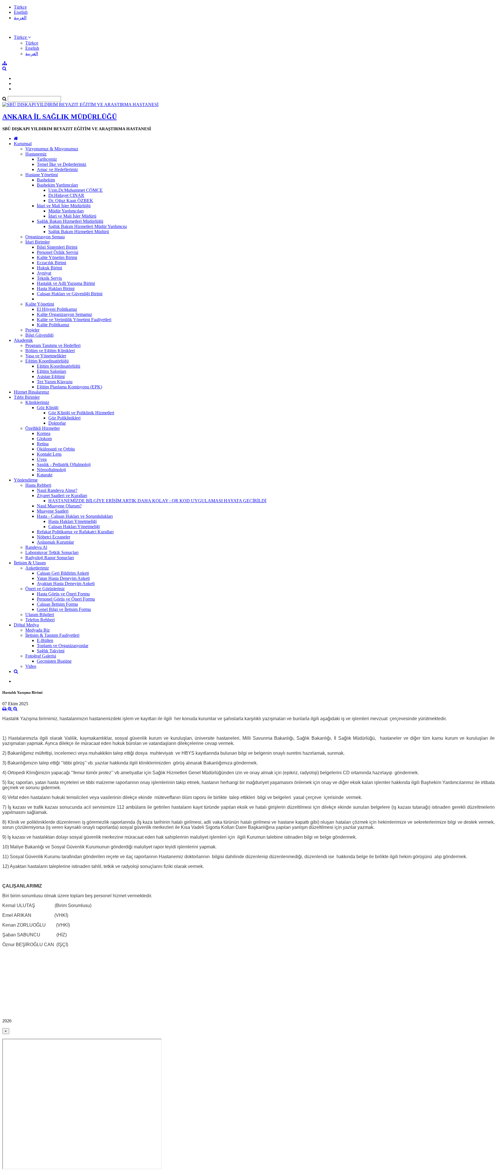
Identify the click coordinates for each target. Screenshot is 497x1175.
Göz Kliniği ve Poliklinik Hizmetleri (81, 412)
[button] (22, 37)
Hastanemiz (36, 154)
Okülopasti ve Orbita (56, 448)
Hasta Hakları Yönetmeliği (72, 521)
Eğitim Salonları (51, 371)
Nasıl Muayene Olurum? (59, 505)
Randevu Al (36, 547)
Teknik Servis (49, 278)
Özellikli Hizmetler (42, 428)
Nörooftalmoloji (51, 469)
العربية (20, 17)
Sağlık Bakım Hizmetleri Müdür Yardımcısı (87, 226)
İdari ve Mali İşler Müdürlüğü (64, 205)
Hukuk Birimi (49, 267)
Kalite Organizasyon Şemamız (64, 314)
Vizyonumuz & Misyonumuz (51, 148)
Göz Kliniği (47, 407)
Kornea (43, 433)
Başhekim (46, 179)
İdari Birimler (37, 241)
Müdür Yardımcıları (66, 210)
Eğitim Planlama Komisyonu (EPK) (69, 386)
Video (30, 666)
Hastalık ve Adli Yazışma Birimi (66, 283)
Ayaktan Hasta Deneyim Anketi (66, 583)
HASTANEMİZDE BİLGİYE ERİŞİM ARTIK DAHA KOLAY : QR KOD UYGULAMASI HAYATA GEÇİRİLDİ (157, 500)
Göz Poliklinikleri (64, 417)
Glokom (44, 438)
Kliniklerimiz (37, 402)
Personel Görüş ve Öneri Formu (66, 599)
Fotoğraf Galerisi (40, 655)
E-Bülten (45, 640)
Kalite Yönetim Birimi (57, 257)
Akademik (23, 340)
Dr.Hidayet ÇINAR (66, 195)
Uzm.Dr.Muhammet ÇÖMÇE (75, 190)
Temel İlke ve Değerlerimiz (61, 164)
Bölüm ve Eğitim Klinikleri (50, 350)
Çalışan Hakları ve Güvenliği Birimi (69, 293)
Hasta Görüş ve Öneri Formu (63, 593)
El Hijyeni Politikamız (57, 309)
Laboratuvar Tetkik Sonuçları (52, 552)
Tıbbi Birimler (27, 397)
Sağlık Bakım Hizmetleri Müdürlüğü (70, 221)
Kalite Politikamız (53, 324)
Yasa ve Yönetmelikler (45, 355)
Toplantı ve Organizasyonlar (62, 645)
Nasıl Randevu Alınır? (57, 490)
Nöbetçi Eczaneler (53, 536)
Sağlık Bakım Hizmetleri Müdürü (78, 231)
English (21, 12)
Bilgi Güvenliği (39, 335)
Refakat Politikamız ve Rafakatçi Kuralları (75, 531)
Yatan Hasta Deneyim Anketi (63, 578)
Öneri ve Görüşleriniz (45, 588)
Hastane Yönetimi (41, 174)
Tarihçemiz (47, 159)
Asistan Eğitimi (51, 376)
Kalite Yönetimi (39, 304)
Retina (43, 443)
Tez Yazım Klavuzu (54, 381)
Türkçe (20, 7)
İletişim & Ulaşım (30, 562)
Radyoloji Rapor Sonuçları (49, 557)
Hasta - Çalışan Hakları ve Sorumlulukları (75, 516)
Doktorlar (57, 423)
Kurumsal (23, 143)
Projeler (32, 329)
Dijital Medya (26, 624)
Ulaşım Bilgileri (39, 614)
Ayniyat (44, 273)
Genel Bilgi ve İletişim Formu (64, 609)
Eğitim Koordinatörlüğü (47, 361)
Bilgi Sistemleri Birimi (57, 247)
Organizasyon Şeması (45, 236)
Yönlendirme (26, 480)
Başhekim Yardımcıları (57, 185)
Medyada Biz (37, 630)
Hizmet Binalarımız (31, 392)
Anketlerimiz (37, 568)
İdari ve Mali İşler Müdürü (72, 216)
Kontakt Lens (49, 454)
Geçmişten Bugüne (54, 661)
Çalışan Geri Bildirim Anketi (63, 573)
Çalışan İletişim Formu (57, 604)
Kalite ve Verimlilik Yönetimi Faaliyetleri (74, 319)
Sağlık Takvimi (50, 650)
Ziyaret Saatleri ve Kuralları (62, 495)
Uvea (42, 459)
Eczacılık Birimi (51, 262)
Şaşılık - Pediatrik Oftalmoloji (64, 464)
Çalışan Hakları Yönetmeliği (74, 526)
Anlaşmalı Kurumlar (55, 542)
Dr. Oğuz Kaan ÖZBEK (70, 200)
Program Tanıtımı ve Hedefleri (53, 345)
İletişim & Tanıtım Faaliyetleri (52, 635)
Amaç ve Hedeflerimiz (57, 169)
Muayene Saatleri (52, 511)
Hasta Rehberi (38, 485)
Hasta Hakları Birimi (55, 288)
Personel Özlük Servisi (57, 252)
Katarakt (44, 474)
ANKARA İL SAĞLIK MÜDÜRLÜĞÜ (59, 116)
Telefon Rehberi (40, 619)
